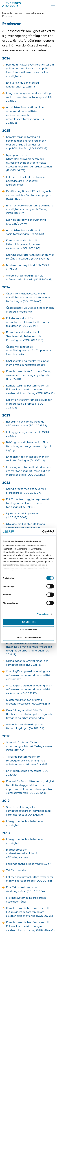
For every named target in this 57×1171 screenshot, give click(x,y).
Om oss (18, 13)
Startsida (7, 13)
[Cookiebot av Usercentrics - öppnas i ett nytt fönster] (42, 532)
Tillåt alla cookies (28, 622)
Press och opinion (34, 13)
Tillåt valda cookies (28, 629)
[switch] (50, 586)
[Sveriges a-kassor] (11, 4)
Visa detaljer (43, 614)
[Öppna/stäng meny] (53, 4)
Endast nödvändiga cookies (28, 637)
